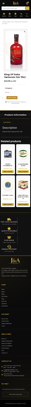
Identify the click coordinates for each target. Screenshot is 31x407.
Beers (9, 16)
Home (4, 22)
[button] (24, 31)
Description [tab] (7, 122)
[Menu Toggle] (4, 3)
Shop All (4, 16)
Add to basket (12, 97)
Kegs (15, 16)
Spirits (21, 16)
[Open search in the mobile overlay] (15, 8)
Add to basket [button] (7, 171)
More (27, 16)
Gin (13, 22)
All (6, 92)
